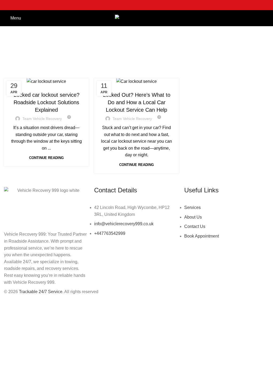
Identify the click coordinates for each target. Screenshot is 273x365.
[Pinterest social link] (150, 5)
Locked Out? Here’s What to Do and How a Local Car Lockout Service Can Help (136, 102)
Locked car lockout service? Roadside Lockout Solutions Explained (46, 102)
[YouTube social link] (143, 5)
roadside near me (46, 84)
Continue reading (46, 158)
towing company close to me (136, 84)
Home (103, 60)
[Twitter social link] (129, 5)
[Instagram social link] (136, 5)
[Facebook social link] (122, 5)
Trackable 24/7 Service (40, 291)
